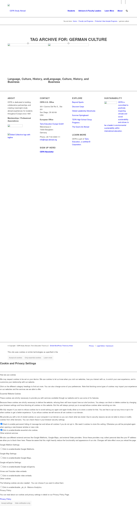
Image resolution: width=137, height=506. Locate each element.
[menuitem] (71, 10)
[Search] (126, 10)
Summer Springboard (80, 115)
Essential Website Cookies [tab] (10, 393)
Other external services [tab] (9, 433)
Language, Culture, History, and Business (28, 80)
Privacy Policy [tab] (5, 490)
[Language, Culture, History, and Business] (28, 45)
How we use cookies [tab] (8, 374)
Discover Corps (78, 106)
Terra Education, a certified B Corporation (81, 142)
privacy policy (63, 352)
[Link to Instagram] (123, 2)
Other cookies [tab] (5, 478)
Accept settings (6, 503)
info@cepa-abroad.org (48, 139)
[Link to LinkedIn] (127, 2)
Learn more (48, 357)
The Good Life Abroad (80, 126)
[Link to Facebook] (119, 2)
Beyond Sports (78, 102)
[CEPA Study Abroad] (17, 10)
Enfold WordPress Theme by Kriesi (61, 345)
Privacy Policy (5, 499)
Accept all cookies (15, 357)
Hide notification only (22, 503)
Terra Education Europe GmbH (52, 124)
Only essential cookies (33, 357)
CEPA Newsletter (47, 151)
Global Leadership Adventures (83, 111)
